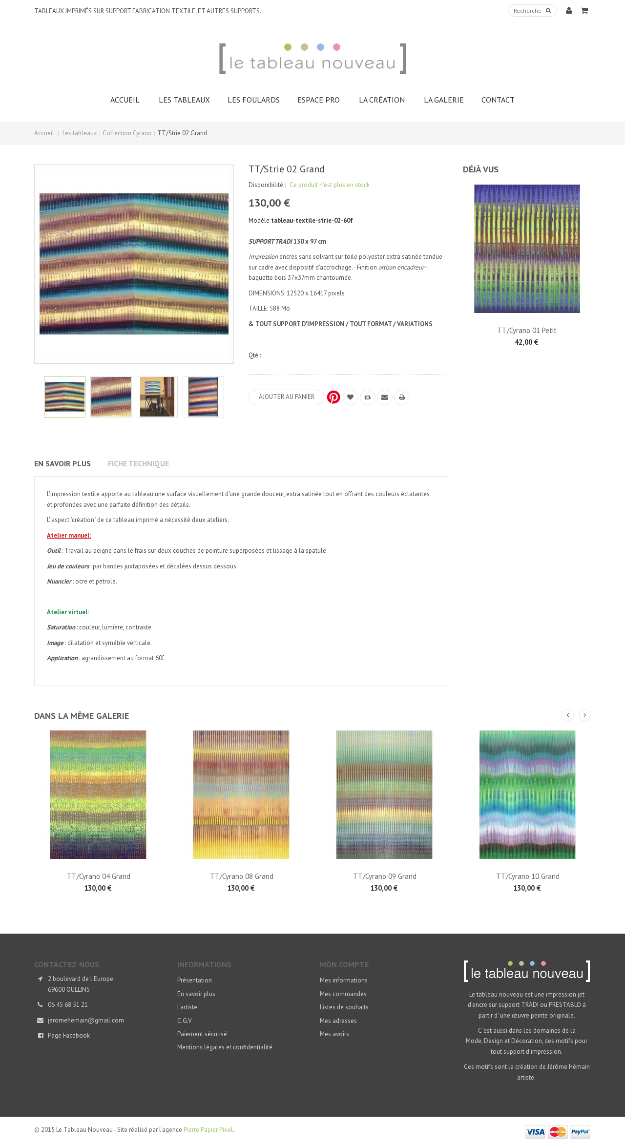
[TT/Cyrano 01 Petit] (527, 249)
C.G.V (184, 1021)
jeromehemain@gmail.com (86, 1020)
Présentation (194, 980)
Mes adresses (338, 1021)
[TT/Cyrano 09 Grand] (384, 794)
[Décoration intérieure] (157, 396)
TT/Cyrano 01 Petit (527, 330)
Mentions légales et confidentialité (224, 1047)
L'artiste (187, 1007)
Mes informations (344, 980)
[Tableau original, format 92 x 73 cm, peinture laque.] (203, 396)
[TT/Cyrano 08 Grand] (241, 794)
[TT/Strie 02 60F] (111, 396)
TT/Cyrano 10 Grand (528, 876)
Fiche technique (138, 463)
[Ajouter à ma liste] (350, 397)
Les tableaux (79, 133)
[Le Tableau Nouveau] (312, 58)
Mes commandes (343, 994)
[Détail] (64, 396)
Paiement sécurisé (202, 1034)
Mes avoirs (334, 1034)
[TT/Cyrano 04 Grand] (98, 794)
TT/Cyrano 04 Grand (98, 876)
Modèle (259, 220)
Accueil (44, 133)
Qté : (255, 355)
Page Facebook (69, 1035)
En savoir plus (62, 463)
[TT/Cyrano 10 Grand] (527, 794)
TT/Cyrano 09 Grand (385, 876)
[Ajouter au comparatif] (367, 397)
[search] (548, 11)
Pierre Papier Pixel (208, 1130)
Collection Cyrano (127, 133)
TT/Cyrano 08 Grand (241, 876)
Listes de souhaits (344, 1007)
